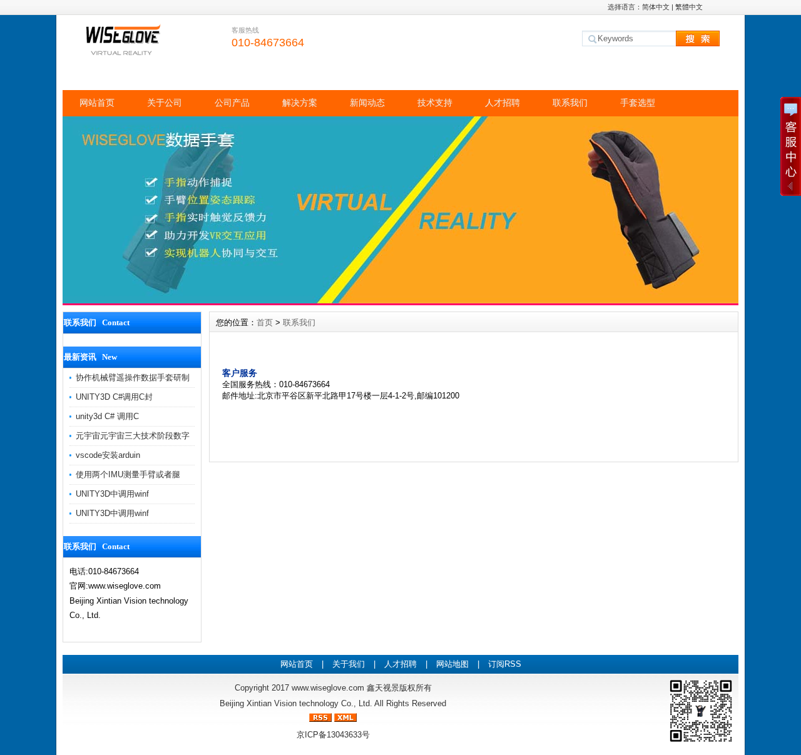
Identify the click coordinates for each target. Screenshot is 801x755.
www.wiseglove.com (328, 687)
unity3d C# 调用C (107, 416)
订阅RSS (504, 664)
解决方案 (299, 103)
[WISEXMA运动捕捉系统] (400, 300)
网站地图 (452, 664)
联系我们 (570, 103)
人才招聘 (502, 103)
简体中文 (656, 7)
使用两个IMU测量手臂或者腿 (128, 474)
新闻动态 (367, 103)
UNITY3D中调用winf (112, 494)
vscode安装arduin (108, 455)
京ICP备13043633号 (333, 734)
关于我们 (348, 664)
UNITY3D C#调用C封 (114, 397)
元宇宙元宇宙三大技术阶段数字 (133, 435)
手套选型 (637, 103)
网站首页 (97, 103)
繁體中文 (689, 7)
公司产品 (232, 103)
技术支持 (434, 103)
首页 (265, 322)
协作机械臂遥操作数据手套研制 (133, 377)
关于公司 (164, 103)
